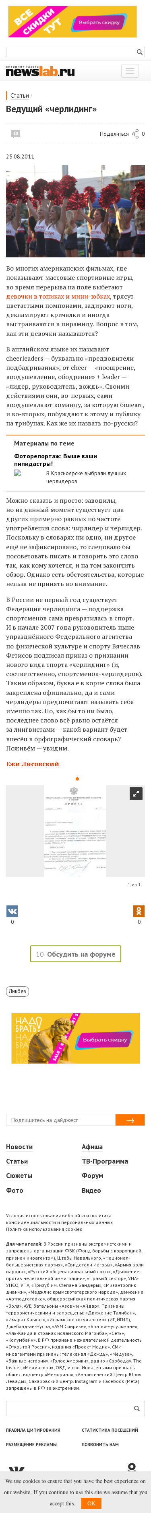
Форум (92, 1175)
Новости (19, 1146)
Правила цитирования (33, 1430)
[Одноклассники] (135, 1469)
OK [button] (91, 1503)
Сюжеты (19, 1175)
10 (15, 133)
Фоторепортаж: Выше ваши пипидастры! (55, 460)
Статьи (19, 95)
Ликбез (17, 991)
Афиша (92, 1146)
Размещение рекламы (31, 1444)
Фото (14, 1190)
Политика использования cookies (44, 1229)
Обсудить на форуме (81, 954)
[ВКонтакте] (65, 1469)
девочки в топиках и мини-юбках (58, 296)
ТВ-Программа (105, 1161)
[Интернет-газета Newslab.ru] (40, 70)
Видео (91, 1190)
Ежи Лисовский (32, 763)
